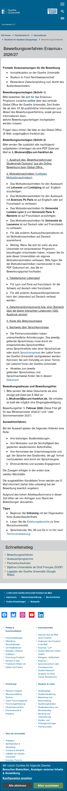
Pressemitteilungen (14, 637)
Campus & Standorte (15, 750)
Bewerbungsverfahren (20, 554)
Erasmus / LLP (45, 647)
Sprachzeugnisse (30, 352)
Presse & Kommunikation (13, 629)
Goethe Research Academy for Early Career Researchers (47, 673)
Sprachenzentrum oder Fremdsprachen (48, 665)
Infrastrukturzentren (15, 707)
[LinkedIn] (40, 614)
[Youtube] (31, 614)
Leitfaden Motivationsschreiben (27, 175)
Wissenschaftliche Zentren (14, 695)
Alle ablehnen (17, 785)
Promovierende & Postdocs (13, 712)
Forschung (11, 683)
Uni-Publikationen (13, 647)
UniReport (10, 654)
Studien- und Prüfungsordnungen (47, 722)
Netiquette (35, 601)
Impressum (11, 597)
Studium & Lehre (46, 683)
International (40, 35)
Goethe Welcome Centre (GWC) (49, 652)
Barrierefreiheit (53, 597)
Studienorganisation (47, 703)
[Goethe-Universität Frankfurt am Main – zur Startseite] (15, 11)
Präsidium (10, 740)
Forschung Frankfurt (15, 657)
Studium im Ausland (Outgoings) (20, 39)
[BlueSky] (13, 614)
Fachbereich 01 (8, 24)
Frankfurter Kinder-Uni (16, 663)
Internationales (45, 627)
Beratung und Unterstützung (44, 715)
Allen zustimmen (48, 785)
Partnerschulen (45, 726)
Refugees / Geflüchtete (48, 657)
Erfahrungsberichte (38, 521)
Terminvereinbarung (18, 534)
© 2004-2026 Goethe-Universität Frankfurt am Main (29, 593)
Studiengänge (44, 690)
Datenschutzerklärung (31, 597)
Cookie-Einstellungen (16, 601)
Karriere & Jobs (13, 660)
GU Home (6, 35)
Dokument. (13, 380)
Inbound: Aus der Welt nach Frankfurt (48, 636)
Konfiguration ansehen (17, 778)
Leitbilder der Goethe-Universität (15, 755)
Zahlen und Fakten (14, 667)
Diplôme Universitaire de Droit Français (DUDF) (35, 567)
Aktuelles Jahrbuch (14, 650)
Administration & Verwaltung (13, 745)
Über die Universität (15, 733)
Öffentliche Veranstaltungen (13, 643)
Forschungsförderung (15, 703)
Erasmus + (43, 660)
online (31, 100)
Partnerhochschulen (19, 563)
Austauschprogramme (20, 559)
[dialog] (33, 776)
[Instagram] (22, 614)
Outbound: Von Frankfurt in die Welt (49, 643)
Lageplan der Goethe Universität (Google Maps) (31, 573)
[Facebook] (4, 614)
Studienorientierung (46, 693)
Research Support (14, 690)
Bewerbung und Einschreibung (45, 699)
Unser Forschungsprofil (16, 700)
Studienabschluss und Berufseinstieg (48, 709)
